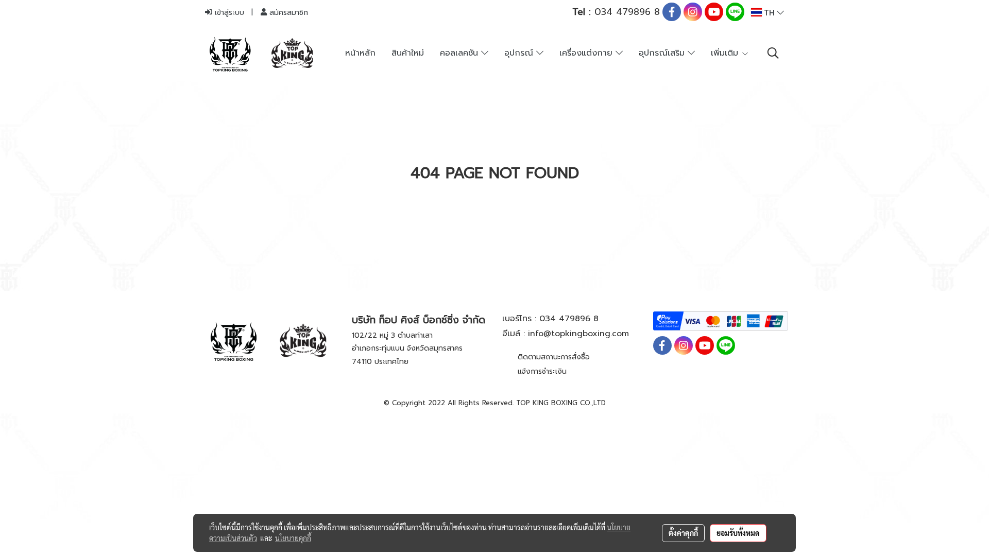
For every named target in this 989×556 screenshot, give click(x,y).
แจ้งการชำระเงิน (542, 371)
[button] (773, 53)
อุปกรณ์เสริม (663, 53)
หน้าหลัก (360, 53)
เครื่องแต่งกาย (587, 53)
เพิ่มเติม (726, 53)
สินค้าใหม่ (407, 53)
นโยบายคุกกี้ (293, 538)
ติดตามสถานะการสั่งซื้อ (554, 357)
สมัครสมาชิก (287, 12)
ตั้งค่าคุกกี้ (683, 532)
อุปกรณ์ (520, 53)
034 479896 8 (616, 12)
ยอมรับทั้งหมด (738, 532)
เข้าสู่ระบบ (228, 12)
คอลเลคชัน (460, 53)
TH (769, 12)
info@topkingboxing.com (578, 333)
